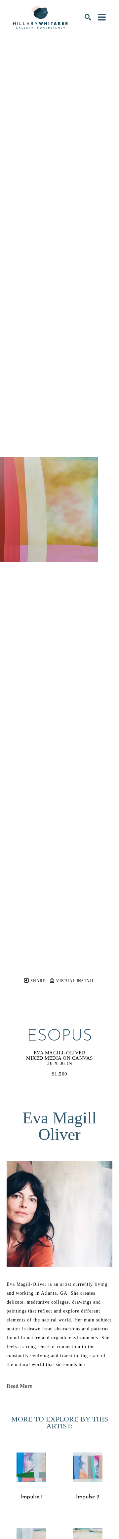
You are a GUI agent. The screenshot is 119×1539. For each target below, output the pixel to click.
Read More (19, 1386)
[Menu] (102, 17)
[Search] (88, 17)
